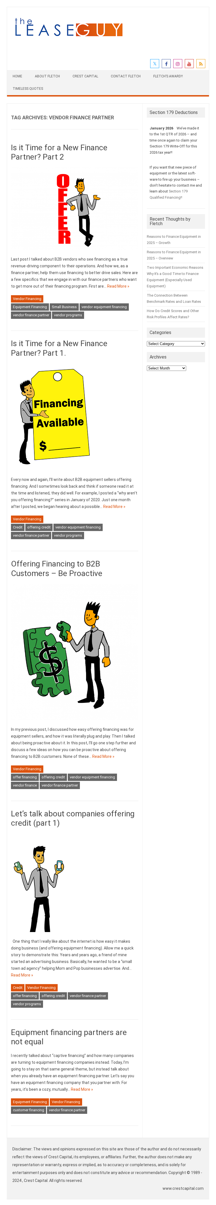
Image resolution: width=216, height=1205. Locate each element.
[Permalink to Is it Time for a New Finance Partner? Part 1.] (52, 473)
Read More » (118, 286)
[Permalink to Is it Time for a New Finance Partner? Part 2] (74, 252)
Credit (17, 527)
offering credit (39, 527)
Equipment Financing (30, 307)
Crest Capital (85, 76)
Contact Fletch (126, 76)
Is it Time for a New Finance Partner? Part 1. (59, 348)
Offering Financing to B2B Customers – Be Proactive (56, 568)
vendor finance (25, 785)
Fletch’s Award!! (168, 76)
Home (17, 76)
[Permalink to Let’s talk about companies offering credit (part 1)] (39, 934)
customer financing (28, 1110)
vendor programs (68, 315)
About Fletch (47, 76)
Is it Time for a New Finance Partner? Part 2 (59, 152)
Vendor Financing (27, 299)
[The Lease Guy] (68, 39)
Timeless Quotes (28, 89)
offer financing (25, 777)
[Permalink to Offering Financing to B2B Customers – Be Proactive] (74, 722)
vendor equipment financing (104, 307)
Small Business (64, 307)
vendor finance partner (31, 315)
